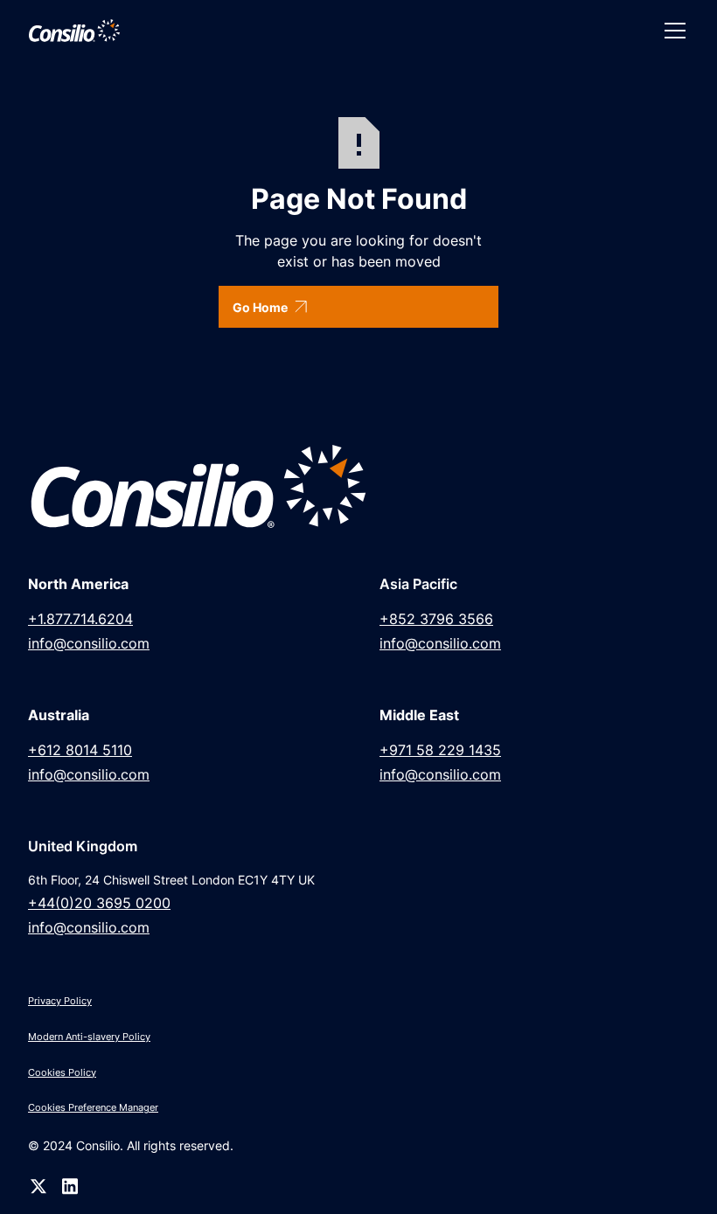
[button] (671, 31)
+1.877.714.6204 (80, 619)
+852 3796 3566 (436, 619)
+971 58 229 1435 (440, 750)
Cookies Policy (62, 1072)
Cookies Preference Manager (93, 1107)
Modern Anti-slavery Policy (89, 1036)
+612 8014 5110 (80, 750)
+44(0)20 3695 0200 (99, 903)
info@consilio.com (89, 643)
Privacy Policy (60, 1001)
